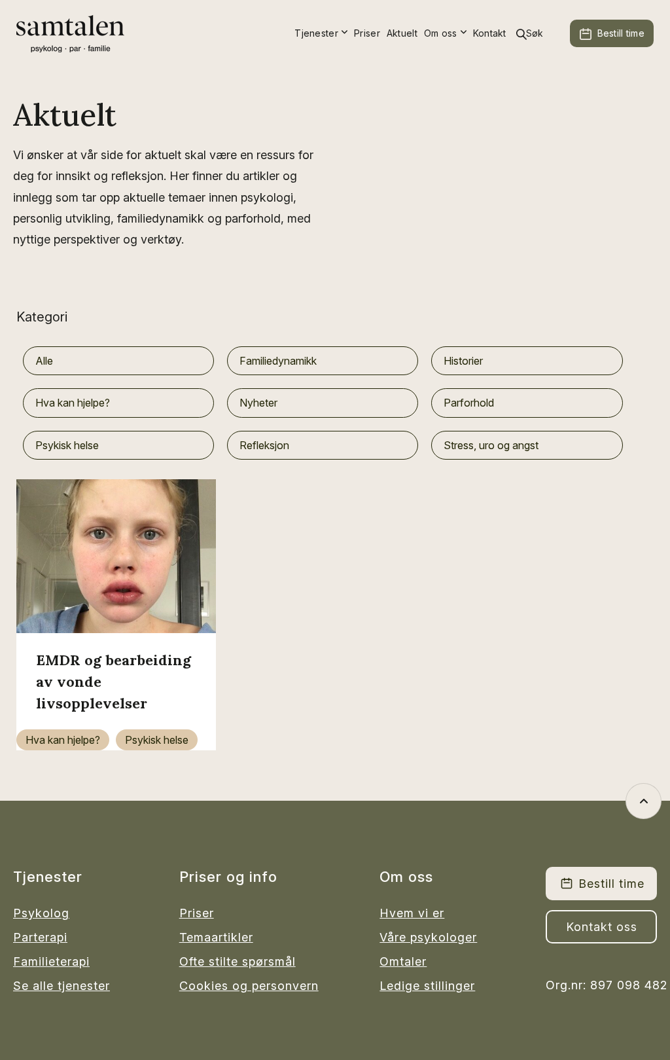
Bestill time (620, 33)
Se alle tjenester (61, 986)
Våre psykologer (428, 937)
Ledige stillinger (427, 986)
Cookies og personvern (249, 986)
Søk (535, 33)
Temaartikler (216, 937)
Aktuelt (402, 33)
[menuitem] (321, 33)
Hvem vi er (411, 913)
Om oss (440, 33)
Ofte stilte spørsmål (237, 961)
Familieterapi (51, 961)
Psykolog (41, 913)
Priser (367, 33)
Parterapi (40, 937)
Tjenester (316, 33)
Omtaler (403, 961)
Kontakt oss (601, 927)
